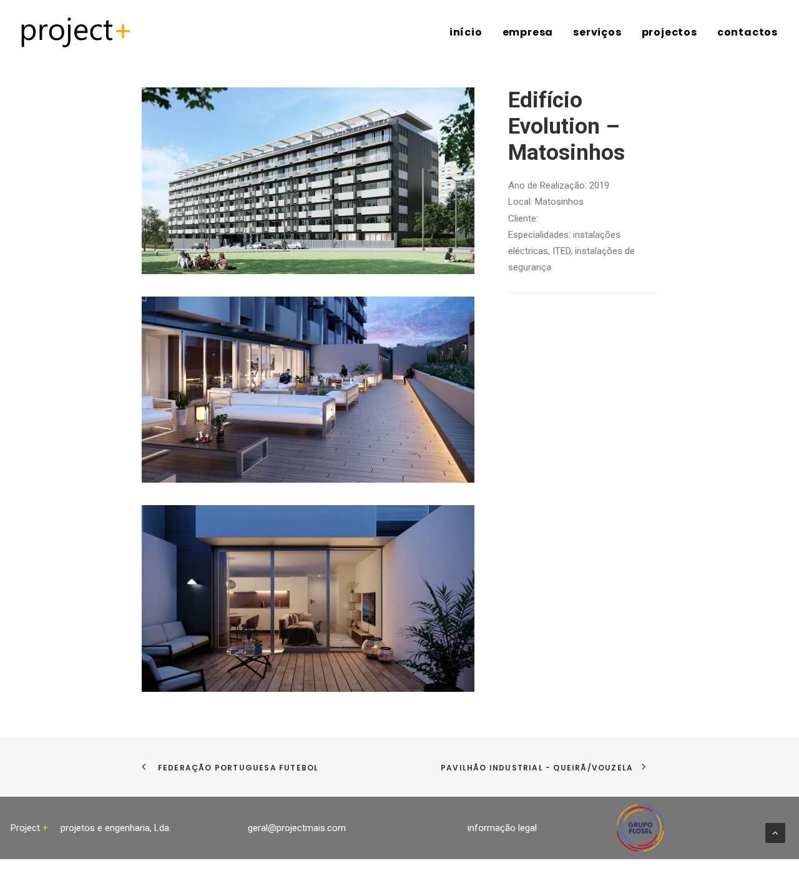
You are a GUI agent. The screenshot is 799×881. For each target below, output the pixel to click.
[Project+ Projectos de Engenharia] (75, 32)
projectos (669, 32)
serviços (597, 32)
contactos (747, 32)
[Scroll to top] (775, 832)
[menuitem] (470, 32)
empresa (528, 32)
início (466, 32)
